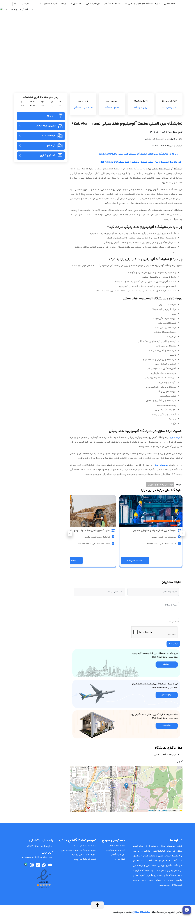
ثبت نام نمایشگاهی (112, 3)
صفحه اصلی (169, 3)
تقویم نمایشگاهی (116, 846)
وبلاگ (63, 3)
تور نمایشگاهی (93, 3)
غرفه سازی (78, 3)
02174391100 (33, 846)
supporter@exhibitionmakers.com (36, 857)
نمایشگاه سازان (51, 3)
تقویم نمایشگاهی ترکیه (84, 846)
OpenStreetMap (163, 810)
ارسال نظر (173, 643)
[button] (70, 533)
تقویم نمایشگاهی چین (85, 859)
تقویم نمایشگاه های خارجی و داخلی (144, 3)
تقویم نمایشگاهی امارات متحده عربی (78, 850)
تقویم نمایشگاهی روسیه (84, 854)
